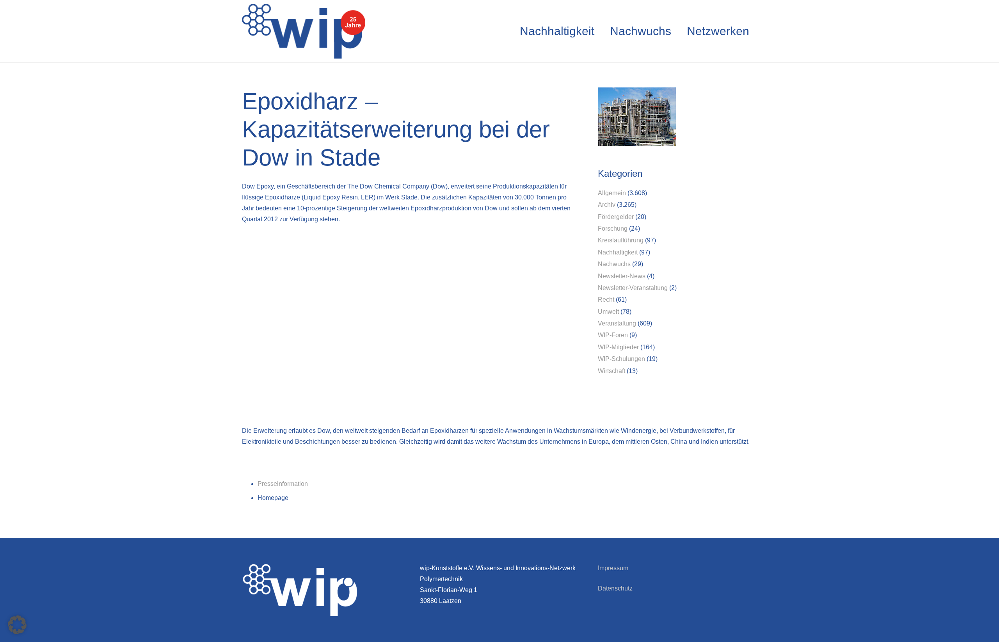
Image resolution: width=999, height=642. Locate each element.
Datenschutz (615, 588)
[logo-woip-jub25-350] (303, 31)
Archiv (606, 204)
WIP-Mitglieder (618, 347)
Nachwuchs (614, 264)
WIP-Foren (613, 335)
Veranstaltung (617, 323)
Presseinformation (283, 483)
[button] (17, 625)
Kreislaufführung (620, 240)
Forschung (612, 228)
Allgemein (612, 193)
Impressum (613, 568)
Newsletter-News (621, 276)
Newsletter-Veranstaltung (633, 288)
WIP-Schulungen (621, 359)
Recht (606, 299)
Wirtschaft (611, 371)
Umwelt (608, 311)
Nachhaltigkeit (618, 252)
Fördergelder (616, 216)
